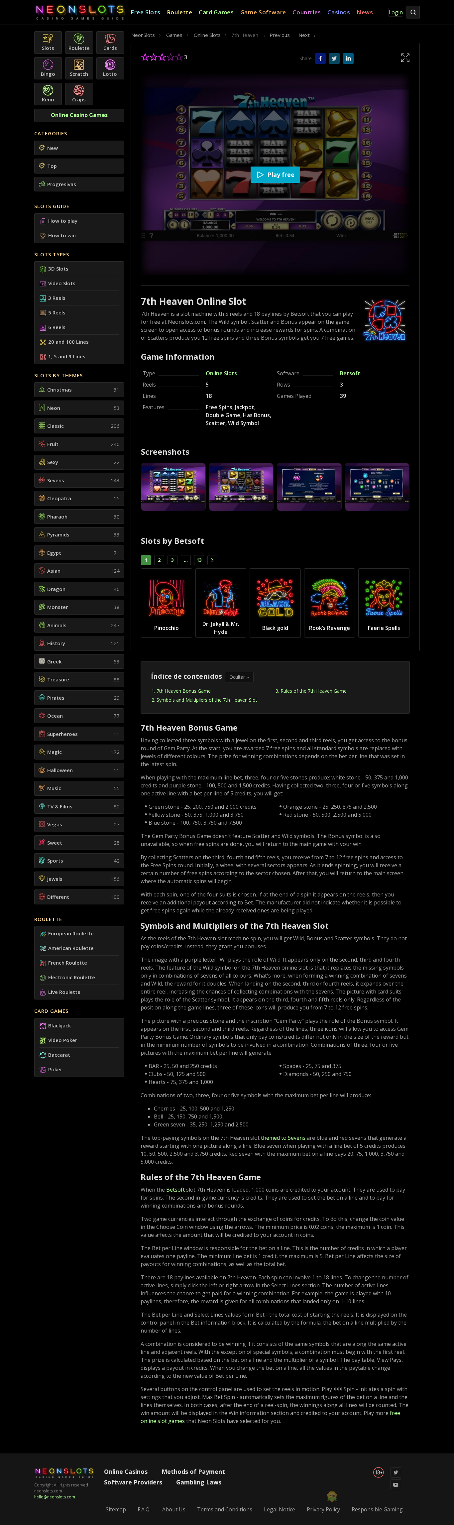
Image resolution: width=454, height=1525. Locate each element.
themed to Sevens (283, 1137)
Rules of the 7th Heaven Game (314, 691)
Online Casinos (126, 1471)
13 (199, 560)
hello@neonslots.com (54, 1497)
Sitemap (116, 1509)
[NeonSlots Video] (396, 1488)
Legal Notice (279, 1509)
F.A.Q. (144, 1509)
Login (396, 12)
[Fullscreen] (405, 57)
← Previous (276, 35)
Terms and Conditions (224, 1509)
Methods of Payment (193, 1471)
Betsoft (350, 373)
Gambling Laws (198, 1482)
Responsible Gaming (377, 1509)
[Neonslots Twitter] (396, 1476)
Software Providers (133, 1482)
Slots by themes (58, 375)
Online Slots (221, 373)
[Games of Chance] (82, 12)
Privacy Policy (323, 1509)
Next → (307, 35)
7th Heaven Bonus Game (184, 691)
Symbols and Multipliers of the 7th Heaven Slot (207, 700)
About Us (173, 1509)
